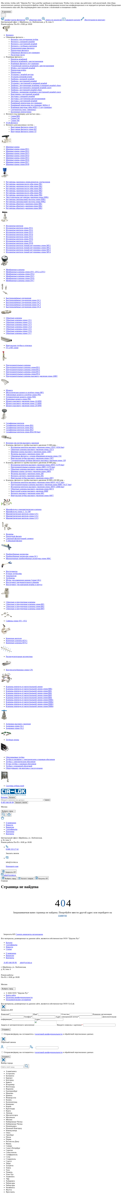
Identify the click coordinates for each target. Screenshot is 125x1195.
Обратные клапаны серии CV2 (19, 322)
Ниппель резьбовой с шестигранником (27, 61)
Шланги (9, 390)
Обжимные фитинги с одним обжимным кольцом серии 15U (36, 456)
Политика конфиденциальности (19, 997)
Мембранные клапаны (15, 270)
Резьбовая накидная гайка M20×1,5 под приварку (31, 107)
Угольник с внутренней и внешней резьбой (29, 83)
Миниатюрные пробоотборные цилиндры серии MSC (28, 558)
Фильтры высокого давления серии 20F (27, 474)
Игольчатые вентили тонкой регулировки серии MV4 (28, 252)
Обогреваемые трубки (15, 757)
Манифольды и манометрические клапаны (24, 509)
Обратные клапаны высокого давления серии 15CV (32, 449)
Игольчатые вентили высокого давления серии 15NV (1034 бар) (37, 447)
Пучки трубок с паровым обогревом (21, 764)
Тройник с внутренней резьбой (24, 81)
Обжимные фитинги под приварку (25, 53)
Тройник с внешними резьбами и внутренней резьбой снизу (36, 92)
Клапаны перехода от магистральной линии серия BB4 (29, 698)
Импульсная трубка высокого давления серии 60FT (32, 495)
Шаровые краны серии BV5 (17, 158)
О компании (11, 953)
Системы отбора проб (15, 786)
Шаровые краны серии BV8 (17, 164)
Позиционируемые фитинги (22, 48)
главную (62, 915)
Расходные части (18, 55)
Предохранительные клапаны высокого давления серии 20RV (32, 376)
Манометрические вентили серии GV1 (22, 514)
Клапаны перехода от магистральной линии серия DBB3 (29, 704)
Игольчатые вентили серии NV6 (19, 239)
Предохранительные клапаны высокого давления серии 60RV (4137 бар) (41, 485)
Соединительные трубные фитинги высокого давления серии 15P (38, 460)
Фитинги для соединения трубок (24, 39)
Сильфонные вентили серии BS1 (19, 425)
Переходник (16, 72)
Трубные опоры (12, 740)
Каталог (9, 943)
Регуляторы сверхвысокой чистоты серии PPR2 (26, 202)
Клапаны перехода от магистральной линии (24, 687)
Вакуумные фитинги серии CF (23, 131)
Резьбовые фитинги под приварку (25, 63)
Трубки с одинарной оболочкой (19, 766)
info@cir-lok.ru (10, 875)
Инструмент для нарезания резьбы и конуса (24, 584)
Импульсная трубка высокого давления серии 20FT (32, 478)
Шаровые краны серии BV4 (17, 156)
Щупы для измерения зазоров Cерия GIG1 (23, 580)
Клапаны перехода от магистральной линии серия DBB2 (29, 702)
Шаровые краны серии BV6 (17, 160)
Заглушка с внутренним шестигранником (28, 99)
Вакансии (10, 955)
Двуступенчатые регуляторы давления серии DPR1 (27, 197)
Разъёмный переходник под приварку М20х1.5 (30, 105)
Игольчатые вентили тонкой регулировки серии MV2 (28, 248)
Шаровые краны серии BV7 (17, 162)
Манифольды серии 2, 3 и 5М (18, 512)
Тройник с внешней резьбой (22, 79)
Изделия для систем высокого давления (22, 443)
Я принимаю (6, 12)
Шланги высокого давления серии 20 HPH (24, 406)
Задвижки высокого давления (18, 724)
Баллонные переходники (21, 112)
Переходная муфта (18, 70)
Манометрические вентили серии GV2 (22, 516)
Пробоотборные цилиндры (17, 554)
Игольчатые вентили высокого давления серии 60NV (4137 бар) (37, 482)
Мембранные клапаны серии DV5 (20, 276)
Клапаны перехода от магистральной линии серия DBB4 (29, 706)
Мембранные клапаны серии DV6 (20, 278)
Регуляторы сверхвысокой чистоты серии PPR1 (26, 199)
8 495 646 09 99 (7, 802)
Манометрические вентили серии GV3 (22, 518)
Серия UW (15, 118)
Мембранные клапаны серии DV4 (20, 274)
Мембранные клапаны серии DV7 (20, 281)
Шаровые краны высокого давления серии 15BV (31, 452)
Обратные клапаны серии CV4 (19, 327)
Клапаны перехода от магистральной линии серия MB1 (29, 689)
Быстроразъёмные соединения (18, 298)
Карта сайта (11, 995)
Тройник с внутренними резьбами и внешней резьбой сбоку (36, 85)
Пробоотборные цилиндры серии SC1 (22, 556)
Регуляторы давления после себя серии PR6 (24, 195)
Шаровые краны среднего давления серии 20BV (31, 471)
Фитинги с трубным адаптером (24, 46)
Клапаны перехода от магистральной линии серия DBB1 (29, 700)
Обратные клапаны (14, 318)
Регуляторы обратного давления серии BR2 (24, 206)
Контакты (10, 958)
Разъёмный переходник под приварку (26, 103)
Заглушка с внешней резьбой (23, 96)
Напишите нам (12, 866)
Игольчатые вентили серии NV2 (19, 230)
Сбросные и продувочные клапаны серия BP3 (25, 609)
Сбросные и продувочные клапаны (20, 602)
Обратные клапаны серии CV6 (19, 331)
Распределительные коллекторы (19, 656)
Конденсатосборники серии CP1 (19, 670)
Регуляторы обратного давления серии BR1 (24, 204)
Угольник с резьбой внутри (22, 74)
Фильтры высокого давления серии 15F (27, 454)
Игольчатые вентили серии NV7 (19, 241)
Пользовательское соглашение (18, 1000)
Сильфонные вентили (15, 423)
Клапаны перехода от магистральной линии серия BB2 (29, 693)
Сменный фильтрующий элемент (20, 538)
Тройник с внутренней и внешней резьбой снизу (31, 88)
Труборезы (10, 578)
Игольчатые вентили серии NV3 (19, 232)
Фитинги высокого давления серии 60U (27, 493)
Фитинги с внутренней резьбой (24, 44)
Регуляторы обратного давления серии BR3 (24, 208)
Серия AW (15, 120)
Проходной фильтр (14, 536)
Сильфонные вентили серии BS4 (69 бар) (23, 432)
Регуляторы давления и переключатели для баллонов (28, 182)
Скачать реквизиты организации (29, 934)
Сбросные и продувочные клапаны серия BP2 (25, 606)
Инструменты (11, 571)
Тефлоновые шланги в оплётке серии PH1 (23, 395)
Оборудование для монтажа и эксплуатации (24, 768)
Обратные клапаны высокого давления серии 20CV (32, 469)
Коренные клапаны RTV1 (16, 641)
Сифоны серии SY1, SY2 (16, 621)
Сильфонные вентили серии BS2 (19, 428)
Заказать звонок (21, 802)
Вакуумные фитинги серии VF (24, 127)
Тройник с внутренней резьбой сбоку (26, 90)
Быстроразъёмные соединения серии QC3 (23, 305)
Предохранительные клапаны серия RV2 (23, 370)
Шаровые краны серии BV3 (17, 153)
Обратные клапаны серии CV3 (19, 324)
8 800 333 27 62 (12, 849)
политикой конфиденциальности (48, 1034)
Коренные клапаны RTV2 (16, 643)
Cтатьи (9, 949)
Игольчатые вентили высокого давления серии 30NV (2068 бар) (37, 487)
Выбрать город (7, 989)
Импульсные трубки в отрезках (19, 345)
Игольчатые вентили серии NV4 (19, 234)
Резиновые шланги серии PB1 (18, 399)
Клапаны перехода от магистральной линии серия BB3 (29, 695)
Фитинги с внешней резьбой (23, 42)
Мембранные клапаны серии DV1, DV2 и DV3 (25, 272)
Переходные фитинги (20, 50)
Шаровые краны (13, 147)
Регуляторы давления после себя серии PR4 (24, 191)
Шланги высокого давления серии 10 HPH (24, 401)
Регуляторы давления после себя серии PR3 (24, 188)
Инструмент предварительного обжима (22, 582)
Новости (9, 947)
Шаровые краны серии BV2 (17, 151)
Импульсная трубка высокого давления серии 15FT (32, 458)
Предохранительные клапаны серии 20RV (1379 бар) (33, 467)
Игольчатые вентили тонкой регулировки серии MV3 (28, 250)
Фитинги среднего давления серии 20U (27, 476)
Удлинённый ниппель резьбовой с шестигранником (32, 66)
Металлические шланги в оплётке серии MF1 (25, 392)
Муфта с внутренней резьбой (23, 68)
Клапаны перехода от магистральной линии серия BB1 (29, 691)
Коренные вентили (14, 638)
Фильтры (9, 534)
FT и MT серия (12, 348)
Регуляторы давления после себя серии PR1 (24, 184)
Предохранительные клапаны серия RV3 (23, 372)
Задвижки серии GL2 (15, 728)
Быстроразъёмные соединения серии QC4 (23, 307)
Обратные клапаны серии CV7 (19, 333)
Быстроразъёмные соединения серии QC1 (23, 300)
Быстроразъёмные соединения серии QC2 (23, 302)
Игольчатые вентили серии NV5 (19, 237)
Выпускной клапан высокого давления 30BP (29, 491)
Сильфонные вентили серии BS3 (19, 430)
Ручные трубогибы (14, 574)
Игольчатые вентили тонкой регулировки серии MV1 (28, 245)
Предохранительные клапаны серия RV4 (23, 374)
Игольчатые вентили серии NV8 (19, 243)
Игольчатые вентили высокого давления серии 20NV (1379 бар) (37, 465)
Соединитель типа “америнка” (23, 110)
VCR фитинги (12, 123)
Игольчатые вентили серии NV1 (19, 228)
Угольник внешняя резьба (21, 77)
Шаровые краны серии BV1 (17, 149)
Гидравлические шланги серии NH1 (21, 397)
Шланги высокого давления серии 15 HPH (24, 403)
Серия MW (15, 116)
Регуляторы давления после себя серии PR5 (24, 193)
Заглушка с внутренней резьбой (24, 101)
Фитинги (10, 35)
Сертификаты (11, 945)
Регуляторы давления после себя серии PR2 (24, 186)
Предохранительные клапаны (18, 365)
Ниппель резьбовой (19, 59)
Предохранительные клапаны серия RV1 (23, 367)
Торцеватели (11, 576)
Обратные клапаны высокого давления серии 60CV (32, 489)
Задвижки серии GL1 (15, 726)
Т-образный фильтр (14, 541)
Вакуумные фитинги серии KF (24, 129)
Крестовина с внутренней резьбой (25, 94)
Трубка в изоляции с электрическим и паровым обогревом (30, 759)
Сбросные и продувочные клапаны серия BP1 (25, 604)
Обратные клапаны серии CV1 (19, 320)
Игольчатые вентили (14, 226)
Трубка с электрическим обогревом (20, 762)
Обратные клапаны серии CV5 (19, 329)
